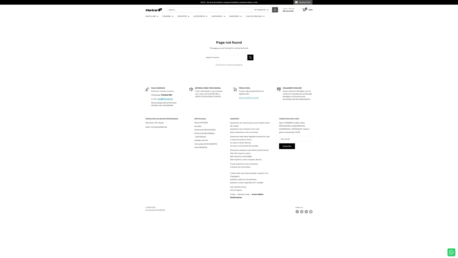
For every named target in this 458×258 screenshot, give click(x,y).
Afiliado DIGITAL (201, 140)
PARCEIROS (234, 16)
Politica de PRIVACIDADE (205, 130)
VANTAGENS (216, 16)
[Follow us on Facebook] (297, 211)
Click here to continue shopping (229, 65)
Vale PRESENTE (200, 147)
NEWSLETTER (304, 2)
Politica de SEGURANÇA (204, 133)
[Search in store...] (250, 57)
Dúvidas (197, 126)
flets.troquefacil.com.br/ (249, 98)
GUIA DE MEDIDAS (254, 16)
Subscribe (287, 146)
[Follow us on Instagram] (301, 211)
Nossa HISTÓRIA (201, 123)
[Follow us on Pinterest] (306, 211)
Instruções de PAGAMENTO (205, 144)
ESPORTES (182, 16)
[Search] (275, 9)
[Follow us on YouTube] (310, 211)
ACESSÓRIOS (199, 16)
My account (288, 11)
